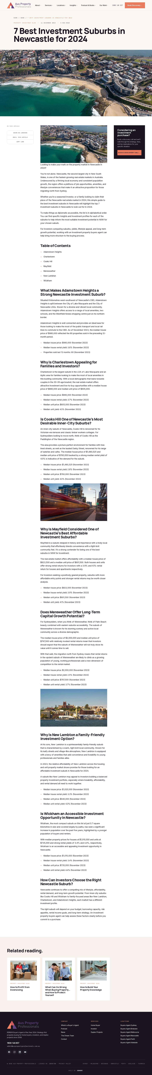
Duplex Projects (97, 1032)
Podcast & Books (88, 5)
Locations (61, 5)
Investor (94, 1029)
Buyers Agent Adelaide (129, 1042)
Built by (72, 1070)
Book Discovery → (135, 5)
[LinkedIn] (20, 1052)
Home (15, 18)
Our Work (104, 5)
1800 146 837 (117, 5)
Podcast (64, 1029)
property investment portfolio (53, 780)
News (22, 18)
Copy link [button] (20, 141)
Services (49, 5)
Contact (64, 1039)
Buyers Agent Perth (128, 1039)
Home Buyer (95, 1025)
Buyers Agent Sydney (129, 1025)
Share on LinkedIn (20, 133)
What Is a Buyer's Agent (70, 1025)
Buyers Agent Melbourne (130, 1032)
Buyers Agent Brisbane (129, 1029)
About (38, 5)
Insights (73, 5)
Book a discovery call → (129, 152)
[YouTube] (25, 1052)
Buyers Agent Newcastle (130, 1036)
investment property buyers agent (87, 232)
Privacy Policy (65, 1063)
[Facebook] (9, 1052)
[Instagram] (14, 1052)
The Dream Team (67, 1036)
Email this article (20, 137)
